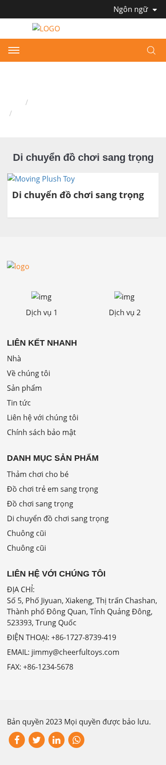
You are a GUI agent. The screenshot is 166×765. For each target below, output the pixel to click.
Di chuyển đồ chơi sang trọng (78, 195)
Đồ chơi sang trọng (40, 504)
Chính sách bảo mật (41, 432)
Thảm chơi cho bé (38, 474)
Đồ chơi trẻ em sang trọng (52, 489)
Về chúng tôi (28, 373)
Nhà (14, 102)
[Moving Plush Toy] (41, 178)
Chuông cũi (26, 533)
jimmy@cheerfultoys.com (75, 652)
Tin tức (19, 403)
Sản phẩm (49, 102)
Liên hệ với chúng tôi (42, 417)
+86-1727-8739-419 (83, 637)
